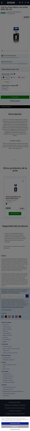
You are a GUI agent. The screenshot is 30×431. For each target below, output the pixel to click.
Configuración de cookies (15, 429)
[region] (15, 423)
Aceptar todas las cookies (15, 423)
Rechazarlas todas (15, 426)
